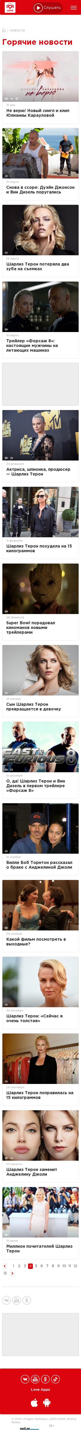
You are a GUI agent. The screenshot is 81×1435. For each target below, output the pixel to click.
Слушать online (52, 7)
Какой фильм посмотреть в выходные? (36, 942)
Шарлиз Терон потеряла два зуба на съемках (37, 267)
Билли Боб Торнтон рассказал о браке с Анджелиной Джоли (39, 865)
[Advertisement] (40, 384)
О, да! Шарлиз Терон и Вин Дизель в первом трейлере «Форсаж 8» (35, 786)
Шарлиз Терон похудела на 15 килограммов (39, 549)
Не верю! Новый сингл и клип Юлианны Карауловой (37, 113)
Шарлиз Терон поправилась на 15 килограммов (39, 1095)
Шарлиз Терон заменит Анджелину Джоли (31, 1172)
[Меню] (74, 7)
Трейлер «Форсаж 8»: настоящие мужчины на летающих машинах (32, 345)
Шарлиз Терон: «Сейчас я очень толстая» (34, 1018)
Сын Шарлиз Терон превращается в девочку (33, 707)
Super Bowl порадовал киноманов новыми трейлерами (30, 627)
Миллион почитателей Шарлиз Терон (39, 1249)
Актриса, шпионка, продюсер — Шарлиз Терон (38, 472)
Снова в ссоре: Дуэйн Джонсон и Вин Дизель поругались (40, 190)
